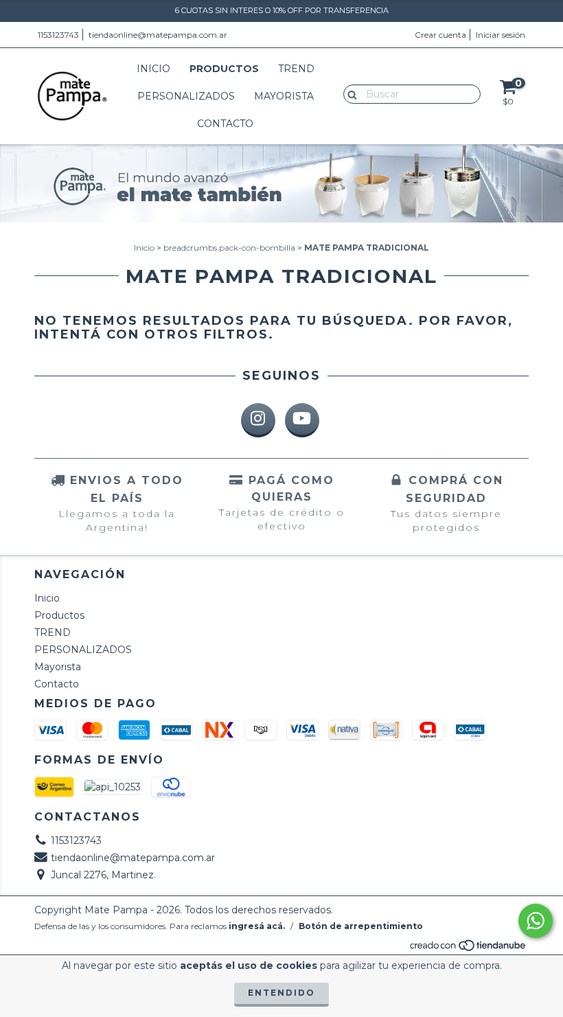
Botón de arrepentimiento (361, 926)
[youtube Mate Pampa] (302, 420)
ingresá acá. (257, 926)
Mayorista (284, 96)
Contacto (225, 123)
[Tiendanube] (469, 949)
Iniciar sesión (500, 35)
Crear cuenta (440, 35)
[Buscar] (349, 93)
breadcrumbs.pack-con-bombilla (229, 247)
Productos (224, 68)
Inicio (153, 68)
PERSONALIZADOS (186, 96)
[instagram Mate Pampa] (258, 420)
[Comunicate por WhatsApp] (535, 921)
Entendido (281, 992)
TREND (296, 68)
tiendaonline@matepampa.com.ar (158, 35)
